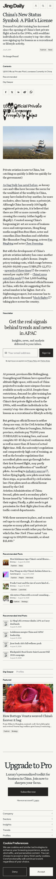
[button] (36, 6)
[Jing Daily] (13, 6)
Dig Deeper (8, 82)
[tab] (20, 671)
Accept (41, 871)
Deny (15, 871)
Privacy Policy (32, 361)
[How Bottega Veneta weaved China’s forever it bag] (28, 698)
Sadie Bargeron (15, 574)
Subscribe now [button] (28, 791)
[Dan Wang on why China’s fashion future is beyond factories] (6, 574)
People (21, 578)
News (50, 50)
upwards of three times (17, 270)
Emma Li (13, 562)
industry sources (35, 471)
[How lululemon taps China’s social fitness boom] (6, 562)
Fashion (43, 50)
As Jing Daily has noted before (20, 185)
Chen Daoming (34, 243)
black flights (40, 297)
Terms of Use (45, 361)
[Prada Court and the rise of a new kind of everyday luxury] (6, 586)
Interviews (29, 578)
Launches (22, 590)
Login (36, 800)
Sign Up (46, 352)
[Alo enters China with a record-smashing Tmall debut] (6, 598)
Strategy (25, 602)
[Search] (43, 6)
